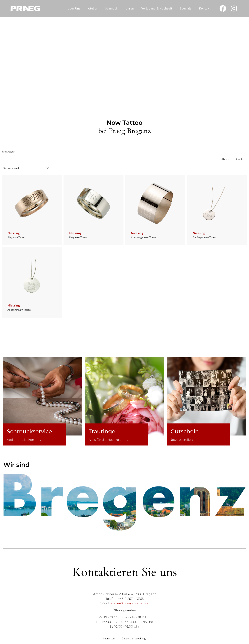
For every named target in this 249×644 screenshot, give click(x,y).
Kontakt (205, 8)
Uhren (129, 8)
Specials (185, 8)
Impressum (109, 638)
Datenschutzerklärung (134, 638)
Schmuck (111, 8)
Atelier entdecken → (24, 440)
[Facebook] (223, 8)
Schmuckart (11, 168)
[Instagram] (234, 8)
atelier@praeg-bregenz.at (130, 603)
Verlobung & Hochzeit (156, 8)
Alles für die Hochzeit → (108, 440)
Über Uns (73, 8)
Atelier (93, 8)
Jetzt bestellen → (185, 440)
